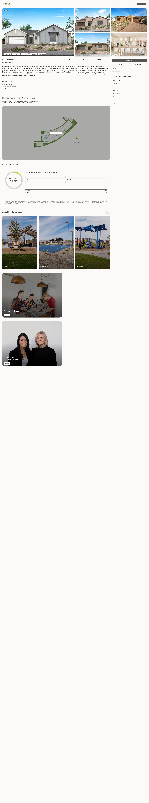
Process (117, 3)
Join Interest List (138, 64)
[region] (56, 242)
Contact (133, 3)
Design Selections (42, 54)
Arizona (14, 3)
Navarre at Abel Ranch (31, 3)
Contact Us (7, 363)
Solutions (128, 3)
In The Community (116, 93)
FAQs (114, 103)
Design (123, 3)
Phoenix (18, 3)
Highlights (115, 83)
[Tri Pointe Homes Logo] (6, 4)
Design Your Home (116, 96)
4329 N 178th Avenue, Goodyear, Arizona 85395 (122, 76)
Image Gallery (7, 54)
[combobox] (45, 182)
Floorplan (24, 54)
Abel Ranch (24, 3)
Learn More (7, 314)
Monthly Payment (116, 90)
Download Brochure (116, 71)
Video (16, 54)
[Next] (109, 212)
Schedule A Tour (129, 60)
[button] (38, 32)
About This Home (116, 80)
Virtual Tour (33, 54)
